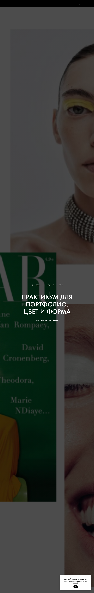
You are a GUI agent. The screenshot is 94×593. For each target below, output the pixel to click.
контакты (89, 4)
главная (61, 4)
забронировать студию (75, 4)
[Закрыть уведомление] (90, 577)
